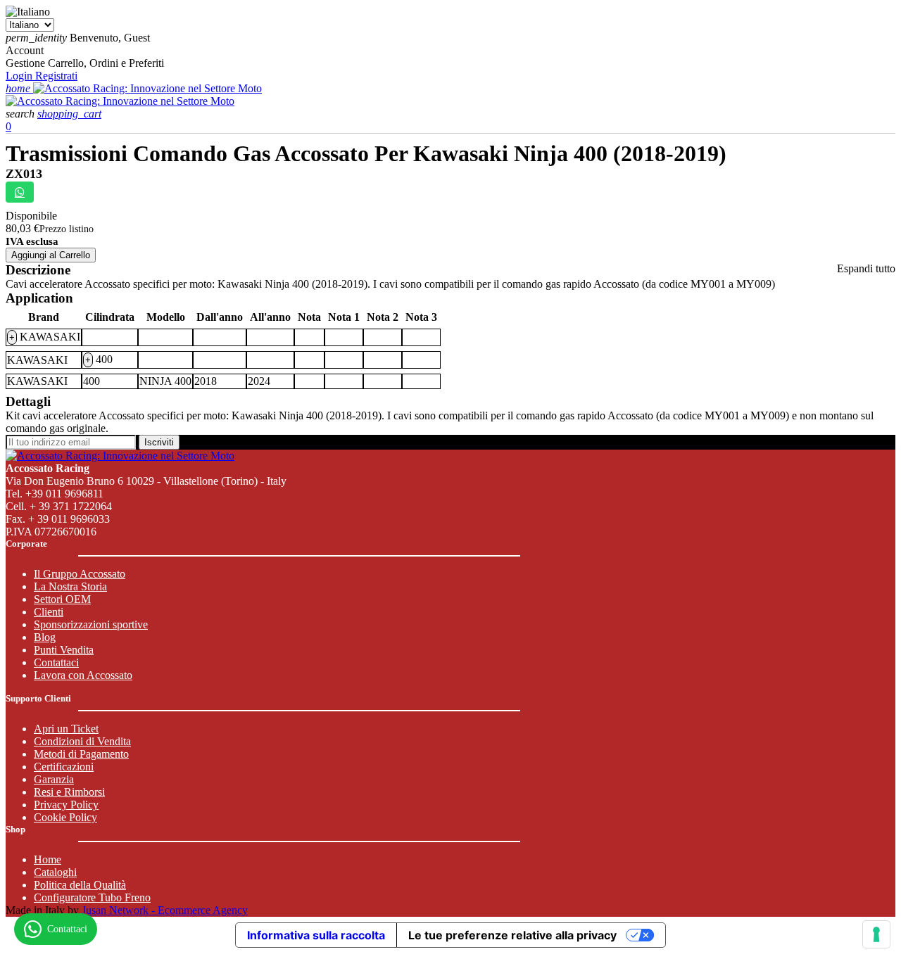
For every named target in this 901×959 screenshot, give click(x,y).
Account (25, 50)
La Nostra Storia (70, 586)
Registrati (56, 76)
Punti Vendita (64, 650)
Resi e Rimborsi (69, 792)
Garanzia (54, 779)
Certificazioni (64, 767)
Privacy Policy (66, 805)
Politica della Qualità (80, 885)
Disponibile (31, 216)
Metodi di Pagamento (81, 754)
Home (47, 859)
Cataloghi (55, 872)
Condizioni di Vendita (82, 741)
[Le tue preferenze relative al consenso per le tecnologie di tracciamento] (876, 934)
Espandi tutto (866, 268)
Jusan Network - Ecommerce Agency (165, 910)
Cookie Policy (65, 817)
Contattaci (56, 662)
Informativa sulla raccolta (316, 935)
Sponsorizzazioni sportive (91, 624)
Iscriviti (159, 442)
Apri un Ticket (66, 729)
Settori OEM (62, 599)
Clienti (48, 612)
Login (20, 76)
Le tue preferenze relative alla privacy (512, 935)
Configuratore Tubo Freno (92, 897)
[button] (21, 114)
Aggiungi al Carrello (50, 255)
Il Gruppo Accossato (79, 574)
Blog (45, 637)
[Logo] (147, 88)
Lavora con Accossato (83, 675)
